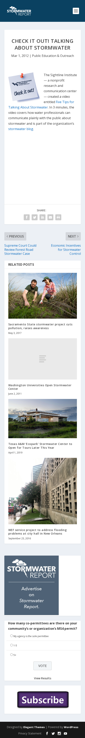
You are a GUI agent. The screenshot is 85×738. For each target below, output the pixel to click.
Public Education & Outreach (53, 56)
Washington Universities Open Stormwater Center (40, 387)
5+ (14, 655)
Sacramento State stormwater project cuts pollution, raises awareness (40, 326)
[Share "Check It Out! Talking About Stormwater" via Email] (50, 217)
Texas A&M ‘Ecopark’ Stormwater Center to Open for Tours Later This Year (40, 445)
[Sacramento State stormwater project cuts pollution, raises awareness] (42, 296)
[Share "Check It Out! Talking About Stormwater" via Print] (58, 217)
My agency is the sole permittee (31, 636)
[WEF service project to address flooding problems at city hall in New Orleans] (42, 491)
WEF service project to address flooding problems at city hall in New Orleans (37, 531)
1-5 (15, 645)
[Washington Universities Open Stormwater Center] (42, 359)
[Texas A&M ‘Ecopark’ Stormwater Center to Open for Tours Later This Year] (42, 418)
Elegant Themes (34, 727)
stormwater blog (20, 129)
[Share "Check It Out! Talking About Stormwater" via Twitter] (35, 217)
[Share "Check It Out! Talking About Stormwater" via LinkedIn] (42, 217)
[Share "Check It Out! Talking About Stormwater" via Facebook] (27, 217)
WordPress (71, 727)
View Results (42, 678)
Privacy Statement (30, 733)
